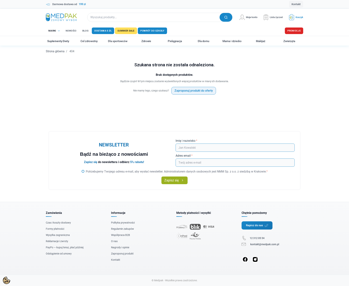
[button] (294, 17)
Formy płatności (55, 228)
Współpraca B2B (120, 235)
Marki (52, 30)
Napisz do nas (254, 225)
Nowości (71, 30)
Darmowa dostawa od (69, 4)
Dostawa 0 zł (103, 30)
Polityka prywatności (123, 222)
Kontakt (296, 4)
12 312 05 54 (257, 238)
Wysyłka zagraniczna (58, 235)
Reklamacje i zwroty (57, 241)
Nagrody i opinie (120, 247)
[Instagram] (255, 259)
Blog (85, 30)
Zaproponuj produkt (122, 253)
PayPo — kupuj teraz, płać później (64, 247)
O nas (114, 241)
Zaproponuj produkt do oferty (193, 90)
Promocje (294, 30)
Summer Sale (125, 30)
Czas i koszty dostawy (58, 222)
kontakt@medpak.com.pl (264, 244)
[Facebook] (245, 259)
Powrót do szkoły (152, 30)
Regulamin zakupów (122, 228)
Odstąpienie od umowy (59, 253)
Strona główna (55, 51)
